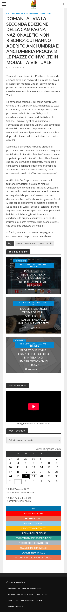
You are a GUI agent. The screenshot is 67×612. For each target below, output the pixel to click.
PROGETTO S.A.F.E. (33, 523)
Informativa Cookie (31, 600)
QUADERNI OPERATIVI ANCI (33, 547)
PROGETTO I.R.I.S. (33, 518)
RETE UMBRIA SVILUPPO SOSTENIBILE (33, 557)
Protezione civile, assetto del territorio (28, 13)
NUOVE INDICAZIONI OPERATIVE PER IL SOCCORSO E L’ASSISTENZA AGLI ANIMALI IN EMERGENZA (33, 316)
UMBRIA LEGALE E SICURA (33, 533)
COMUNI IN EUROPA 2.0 (33, 552)
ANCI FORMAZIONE (33, 513)
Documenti (19, 340)
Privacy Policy (15, 606)
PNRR (33, 508)
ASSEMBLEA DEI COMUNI (19, 501)
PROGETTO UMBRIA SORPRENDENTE (34, 538)
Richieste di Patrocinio (20, 594)
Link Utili (13, 600)
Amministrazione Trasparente (24, 588)
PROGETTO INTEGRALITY (33, 528)
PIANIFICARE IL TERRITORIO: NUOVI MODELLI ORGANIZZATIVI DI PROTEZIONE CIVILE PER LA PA (33, 278)
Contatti (41, 594)
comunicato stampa (25, 243)
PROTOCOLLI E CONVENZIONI (33, 542)
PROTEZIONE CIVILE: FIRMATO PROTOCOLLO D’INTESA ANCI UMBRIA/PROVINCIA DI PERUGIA (33, 358)
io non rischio (45, 243)
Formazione (20, 261)
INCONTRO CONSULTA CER (20, 492)
